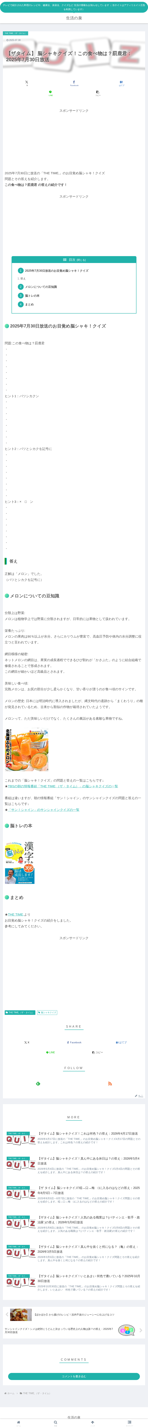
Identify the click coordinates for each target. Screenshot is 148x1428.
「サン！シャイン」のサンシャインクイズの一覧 (43, 810)
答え (23, 278)
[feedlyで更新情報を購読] (38, 1083)
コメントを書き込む (74, 1376)
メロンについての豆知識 (41, 286)
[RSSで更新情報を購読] (110, 1083)
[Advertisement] (74, 139)
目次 (72, 260)
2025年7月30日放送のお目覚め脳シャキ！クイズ (56, 270)
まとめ (29, 304)
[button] (98, 93)
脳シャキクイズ (48, 1012)
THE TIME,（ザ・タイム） (21, 1012)
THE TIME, (16, 914)
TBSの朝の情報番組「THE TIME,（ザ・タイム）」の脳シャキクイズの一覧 (63, 786)
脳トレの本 (32, 295)
